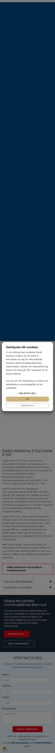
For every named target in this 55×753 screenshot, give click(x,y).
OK (27, 399)
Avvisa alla (27, 405)
